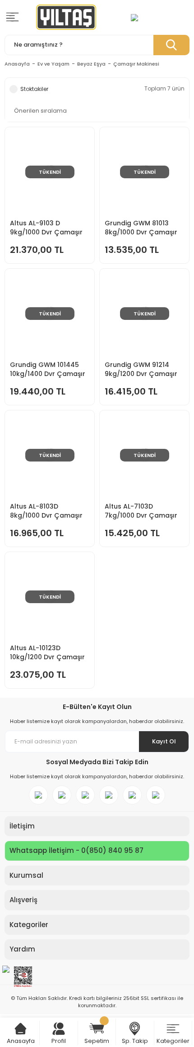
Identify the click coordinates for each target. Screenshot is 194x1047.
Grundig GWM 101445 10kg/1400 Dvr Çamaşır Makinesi (47, 369)
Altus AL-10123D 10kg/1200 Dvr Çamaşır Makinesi (47, 652)
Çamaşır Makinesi (136, 63)
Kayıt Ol (164, 741)
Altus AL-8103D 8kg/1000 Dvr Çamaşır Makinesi (46, 511)
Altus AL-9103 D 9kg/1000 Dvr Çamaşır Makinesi (46, 228)
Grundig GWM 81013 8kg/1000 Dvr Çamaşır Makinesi (141, 228)
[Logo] (66, 17)
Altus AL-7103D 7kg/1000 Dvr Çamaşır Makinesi (141, 511)
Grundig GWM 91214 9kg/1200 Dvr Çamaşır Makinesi (141, 369)
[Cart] (20, 1029)
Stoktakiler (34, 89)
